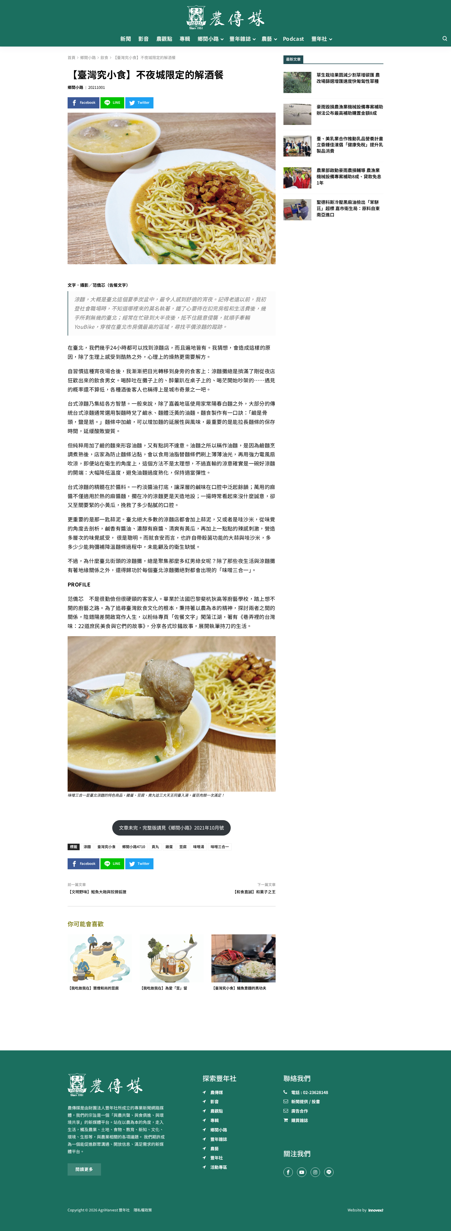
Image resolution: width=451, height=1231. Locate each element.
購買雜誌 (299, 1120)
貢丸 (155, 846)
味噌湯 (198, 846)
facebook (88, 102)
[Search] (444, 39)
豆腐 (183, 846)
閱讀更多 (84, 1169)
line (116, 102)
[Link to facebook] (288, 1172)
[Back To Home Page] (118, 1085)
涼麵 (87, 846)
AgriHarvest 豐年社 (114, 1210)
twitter (144, 102)
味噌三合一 (220, 846)
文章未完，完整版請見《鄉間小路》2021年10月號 (171, 828)
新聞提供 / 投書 (305, 1102)
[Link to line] (329, 1172)
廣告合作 (299, 1111)
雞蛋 (169, 846)
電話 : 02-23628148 (309, 1092)
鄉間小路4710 (133, 846)
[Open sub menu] (222, 39)
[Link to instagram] (315, 1172)
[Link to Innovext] (376, 1210)
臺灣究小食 (106, 846)
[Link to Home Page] (225, 15)
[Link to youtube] (301, 1172)
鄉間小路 (75, 87)
